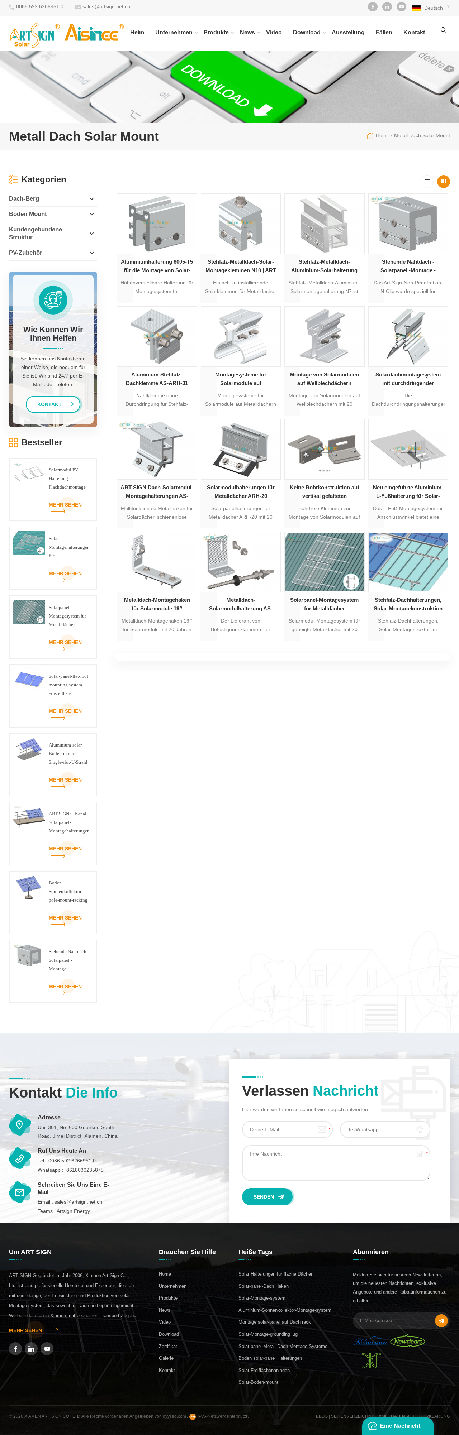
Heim (137, 32)
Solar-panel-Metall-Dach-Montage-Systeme (282, 1346)
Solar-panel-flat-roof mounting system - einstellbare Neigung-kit (68, 685)
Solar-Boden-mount (258, 1382)
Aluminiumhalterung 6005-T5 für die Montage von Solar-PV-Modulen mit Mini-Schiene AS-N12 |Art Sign (157, 267)
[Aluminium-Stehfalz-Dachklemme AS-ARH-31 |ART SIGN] (157, 336)
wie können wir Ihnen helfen (53, 333)
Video (274, 32)
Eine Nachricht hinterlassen (400, 1429)
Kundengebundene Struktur (35, 233)
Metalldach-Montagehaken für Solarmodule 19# (157, 604)
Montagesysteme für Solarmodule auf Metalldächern (240, 379)
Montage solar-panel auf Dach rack (274, 1322)
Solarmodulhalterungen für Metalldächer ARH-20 (241, 491)
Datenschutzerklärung (420, 1416)
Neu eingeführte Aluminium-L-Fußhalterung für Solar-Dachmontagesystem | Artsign (408, 492)
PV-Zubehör (25, 252)
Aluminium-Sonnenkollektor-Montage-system (284, 1310)
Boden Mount (28, 214)
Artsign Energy (73, 1211)
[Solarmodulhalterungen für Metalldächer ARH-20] (241, 449)
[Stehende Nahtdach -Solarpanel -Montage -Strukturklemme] (408, 224)
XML (383, 1416)
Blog (322, 1416)
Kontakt (414, 32)
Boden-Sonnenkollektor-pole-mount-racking (68, 891)
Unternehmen (174, 32)
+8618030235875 (83, 1170)
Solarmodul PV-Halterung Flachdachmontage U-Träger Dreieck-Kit (67, 479)
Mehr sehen (65, 505)
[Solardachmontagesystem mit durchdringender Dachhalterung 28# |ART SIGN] (408, 336)
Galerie (166, 1358)
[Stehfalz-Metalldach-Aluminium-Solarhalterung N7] (324, 224)
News (247, 32)
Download (307, 32)
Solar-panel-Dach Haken (263, 1286)
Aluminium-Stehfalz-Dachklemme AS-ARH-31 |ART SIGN (157, 379)
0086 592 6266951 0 (39, 6)
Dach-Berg (24, 198)
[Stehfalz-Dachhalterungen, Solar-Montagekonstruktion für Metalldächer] (408, 562)
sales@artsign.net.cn (106, 6)
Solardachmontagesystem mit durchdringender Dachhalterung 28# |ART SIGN (408, 379)
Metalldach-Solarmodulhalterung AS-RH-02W (241, 605)
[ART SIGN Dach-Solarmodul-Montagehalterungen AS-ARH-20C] (157, 449)
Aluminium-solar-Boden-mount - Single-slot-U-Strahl (68, 753)
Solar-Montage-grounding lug (268, 1334)
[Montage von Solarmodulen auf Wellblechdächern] (324, 336)
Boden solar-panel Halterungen (270, 1358)
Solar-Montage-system (261, 1298)
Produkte (216, 32)
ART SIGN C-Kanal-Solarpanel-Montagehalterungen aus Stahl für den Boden (69, 823)
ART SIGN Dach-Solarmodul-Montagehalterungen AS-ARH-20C (156, 492)
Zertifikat (168, 1346)
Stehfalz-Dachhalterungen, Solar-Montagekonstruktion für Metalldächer (408, 605)
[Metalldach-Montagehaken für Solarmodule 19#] (157, 562)
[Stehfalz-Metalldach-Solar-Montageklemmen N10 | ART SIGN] (241, 224)
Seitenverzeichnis (353, 1416)
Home (165, 1274)
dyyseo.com (175, 1416)
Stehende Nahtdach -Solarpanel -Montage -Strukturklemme (408, 267)
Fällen (384, 32)
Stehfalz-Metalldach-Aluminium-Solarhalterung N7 (324, 267)
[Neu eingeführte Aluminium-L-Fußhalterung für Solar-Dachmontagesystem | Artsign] (408, 449)
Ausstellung (348, 32)
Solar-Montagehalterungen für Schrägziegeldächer (69, 548)
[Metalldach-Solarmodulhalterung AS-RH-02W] (241, 562)
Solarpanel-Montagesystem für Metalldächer (324, 604)
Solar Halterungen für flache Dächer (275, 1274)
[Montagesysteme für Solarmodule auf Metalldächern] (241, 336)
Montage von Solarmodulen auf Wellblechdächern (324, 378)
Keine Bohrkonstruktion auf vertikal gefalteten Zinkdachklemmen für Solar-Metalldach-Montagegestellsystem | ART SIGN (324, 492)
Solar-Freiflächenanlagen (264, 1370)
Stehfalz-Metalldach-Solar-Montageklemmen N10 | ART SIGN (240, 267)
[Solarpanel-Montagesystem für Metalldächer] (324, 562)
